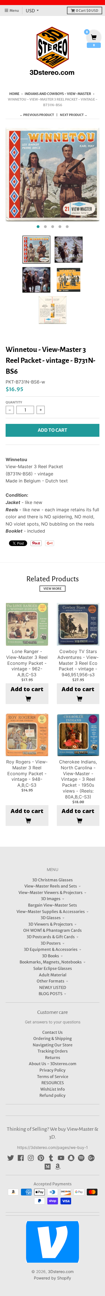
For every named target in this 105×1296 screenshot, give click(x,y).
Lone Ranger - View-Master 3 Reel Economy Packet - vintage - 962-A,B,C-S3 (27, 663)
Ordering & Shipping (52, 1038)
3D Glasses (51, 917)
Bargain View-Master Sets (52, 905)
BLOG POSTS (50, 993)
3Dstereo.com (61, 1271)
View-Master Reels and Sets (50, 886)
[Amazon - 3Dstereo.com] (57, 1166)
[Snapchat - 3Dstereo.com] (71, 1158)
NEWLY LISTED (52, 987)
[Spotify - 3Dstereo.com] (81, 1158)
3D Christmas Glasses (52, 879)
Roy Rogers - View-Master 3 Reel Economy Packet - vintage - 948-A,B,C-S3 (27, 773)
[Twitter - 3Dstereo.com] (10, 1158)
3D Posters (51, 943)
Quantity (14, 402)
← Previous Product (37, 115)
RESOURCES (52, 1082)
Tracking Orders (53, 1051)
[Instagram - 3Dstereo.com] (30, 1158)
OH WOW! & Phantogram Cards (52, 930)
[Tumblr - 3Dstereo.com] (51, 1158)
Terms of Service (52, 1076)
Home (14, 94)
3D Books (50, 955)
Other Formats (50, 981)
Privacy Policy (52, 1070)
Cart (87, 10)
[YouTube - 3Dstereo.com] (61, 1158)
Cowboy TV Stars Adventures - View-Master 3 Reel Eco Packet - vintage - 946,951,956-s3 (78, 663)
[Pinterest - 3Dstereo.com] (41, 1158)
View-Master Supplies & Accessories (51, 911)
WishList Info (52, 1089)
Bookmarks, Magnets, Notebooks (51, 962)
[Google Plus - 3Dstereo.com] (91, 1158)
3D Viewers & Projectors (50, 924)
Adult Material (52, 974)
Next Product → (73, 115)
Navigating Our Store (53, 1045)
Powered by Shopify (52, 1278)
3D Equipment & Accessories (51, 949)
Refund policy (52, 1095)
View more (52, 589)
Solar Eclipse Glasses (52, 968)
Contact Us (52, 1032)
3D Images (50, 898)
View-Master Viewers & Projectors (50, 892)
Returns (52, 1057)
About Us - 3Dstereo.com (52, 1063)
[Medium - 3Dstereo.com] (47, 1166)
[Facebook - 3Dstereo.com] (20, 1158)
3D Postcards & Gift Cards (51, 936)
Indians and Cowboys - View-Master (58, 94)
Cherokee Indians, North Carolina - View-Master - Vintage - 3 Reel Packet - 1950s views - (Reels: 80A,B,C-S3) (78, 779)
